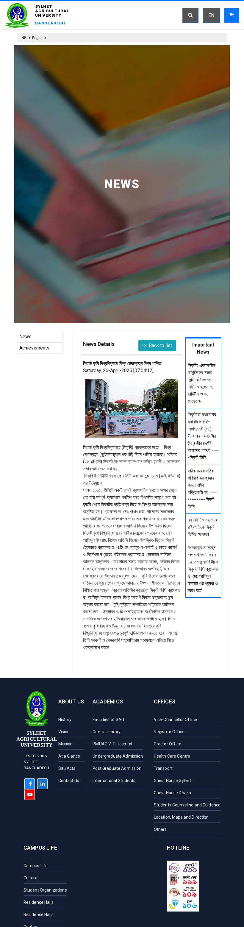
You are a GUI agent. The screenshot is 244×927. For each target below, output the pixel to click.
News (25, 336)
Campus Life (40, 848)
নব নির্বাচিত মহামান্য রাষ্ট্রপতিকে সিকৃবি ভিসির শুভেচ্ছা (203, 527)
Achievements (34, 348)
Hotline (178, 848)
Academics (108, 701)
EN (211, 15)
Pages (37, 38)
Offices (164, 701)
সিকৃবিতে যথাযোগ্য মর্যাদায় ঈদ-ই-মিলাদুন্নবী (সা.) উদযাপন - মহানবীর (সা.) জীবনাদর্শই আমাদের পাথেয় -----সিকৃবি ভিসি (203, 436)
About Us (71, 701)
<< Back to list (157, 345)
